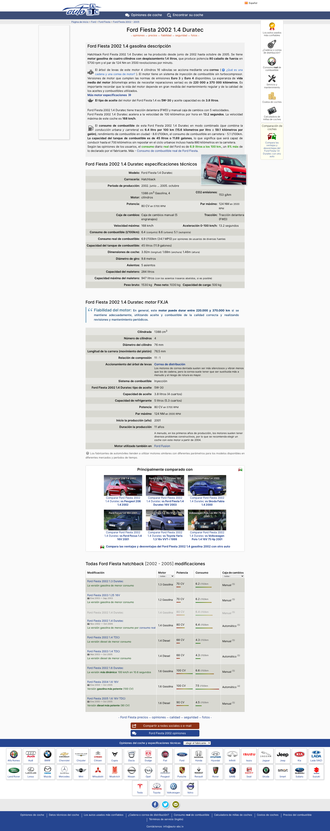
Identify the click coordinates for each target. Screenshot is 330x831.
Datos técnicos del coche (64, 815)
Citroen (98, 760)
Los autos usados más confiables (272, 34)
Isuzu (249, 760)
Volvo (190, 792)
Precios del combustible (297, 815)
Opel (148, 776)
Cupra (114, 760)
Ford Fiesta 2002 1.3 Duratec (105, 581)
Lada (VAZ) (316, 760)
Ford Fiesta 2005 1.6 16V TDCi (106, 698)
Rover (215, 776)
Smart (283, 776)
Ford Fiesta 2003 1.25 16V (103, 595)
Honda (198, 760)
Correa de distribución (169, 364)
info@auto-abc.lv (173, 826)
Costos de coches (271, 101)
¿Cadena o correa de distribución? (272, 51)
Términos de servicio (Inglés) (166, 819)
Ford (93, 21)
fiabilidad (166, 35)
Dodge (148, 760)
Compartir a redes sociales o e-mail (167, 726)
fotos (194, 35)
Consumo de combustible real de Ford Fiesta (167, 151)
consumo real (147, 627)
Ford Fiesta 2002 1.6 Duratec (105, 667)
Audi (30, 760)
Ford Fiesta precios (134, 717)
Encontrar (188, 15)
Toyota (156, 792)
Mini (81, 776)
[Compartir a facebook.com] (155, 804)
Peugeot (165, 776)
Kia (299, 760)
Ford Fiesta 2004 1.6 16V (102, 681)
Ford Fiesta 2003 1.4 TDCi (103, 651)
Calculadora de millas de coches (272, 118)
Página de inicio (79, 21)
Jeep (282, 760)
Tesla (140, 792)
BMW (47, 760)
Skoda (265, 776)
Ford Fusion (162, 446)
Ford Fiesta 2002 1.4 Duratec (105, 612)
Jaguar (266, 760)
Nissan (131, 776)
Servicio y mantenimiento (272, 86)
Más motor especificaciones (107, 95)
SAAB (232, 776)
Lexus (31, 776)
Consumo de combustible (272, 68)
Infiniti (232, 760)
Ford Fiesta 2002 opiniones (167, 733)
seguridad (181, 35)
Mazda (47, 776)
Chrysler (81, 760)
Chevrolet (64, 760)
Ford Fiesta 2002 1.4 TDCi (103, 637)
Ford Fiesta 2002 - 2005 (126, 21)
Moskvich (114, 776)
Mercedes (64, 776)
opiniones (139, 35)
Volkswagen (173, 792)
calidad (175, 717)
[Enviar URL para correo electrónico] (175, 804)
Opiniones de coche (32, 815)
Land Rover (14, 776)
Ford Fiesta (104, 21)
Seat (249, 776)
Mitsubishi (97, 776)
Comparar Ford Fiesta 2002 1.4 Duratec (123, 501)
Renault (199, 776)
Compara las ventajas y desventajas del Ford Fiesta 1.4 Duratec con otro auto (272, 149)
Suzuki (316, 776)
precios (152, 35)
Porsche (181, 776)
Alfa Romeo (14, 760)
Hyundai (215, 760)
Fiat (165, 760)
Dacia (131, 760)
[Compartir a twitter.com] (165, 804)
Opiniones (146, 15)
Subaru (299, 776)
